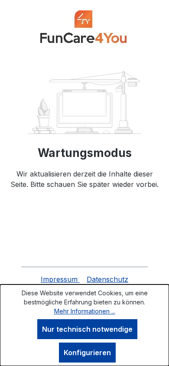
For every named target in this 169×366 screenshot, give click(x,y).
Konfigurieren (87, 352)
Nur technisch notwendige (87, 329)
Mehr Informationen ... (84, 311)
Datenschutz (107, 279)
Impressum (60, 279)
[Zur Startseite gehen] (84, 28)
